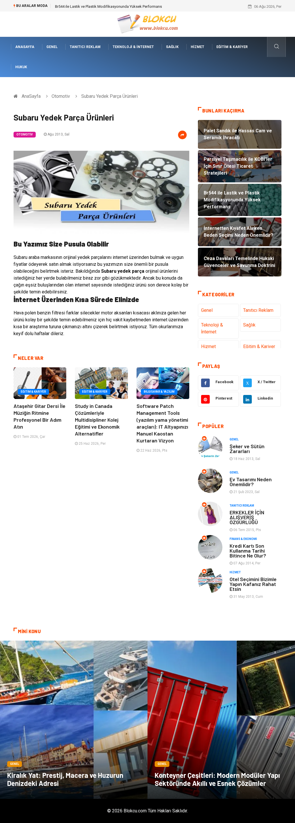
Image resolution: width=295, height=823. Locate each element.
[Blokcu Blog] (147, 23)
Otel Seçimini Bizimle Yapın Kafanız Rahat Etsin (253, 584)
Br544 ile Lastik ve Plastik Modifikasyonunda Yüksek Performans (108, 6)
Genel (52, 47)
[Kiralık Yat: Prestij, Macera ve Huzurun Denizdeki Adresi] (74, 720)
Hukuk (21, 67)
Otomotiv (61, 96)
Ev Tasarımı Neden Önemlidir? (251, 481)
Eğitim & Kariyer (232, 47)
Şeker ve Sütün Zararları (247, 448)
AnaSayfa (24, 47)
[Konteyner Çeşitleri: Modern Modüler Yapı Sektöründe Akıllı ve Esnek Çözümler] (221, 720)
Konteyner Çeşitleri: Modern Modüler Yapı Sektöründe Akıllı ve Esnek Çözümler (217, 779)
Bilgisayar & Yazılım (159, 391)
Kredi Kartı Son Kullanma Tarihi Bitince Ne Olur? (248, 551)
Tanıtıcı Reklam (85, 47)
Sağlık (172, 47)
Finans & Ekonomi (243, 539)
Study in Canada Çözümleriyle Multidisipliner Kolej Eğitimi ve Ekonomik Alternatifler (97, 420)
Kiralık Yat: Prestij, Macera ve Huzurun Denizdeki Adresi (65, 779)
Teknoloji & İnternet (133, 47)
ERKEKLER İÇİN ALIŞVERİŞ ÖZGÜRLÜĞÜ (247, 517)
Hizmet (197, 47)
